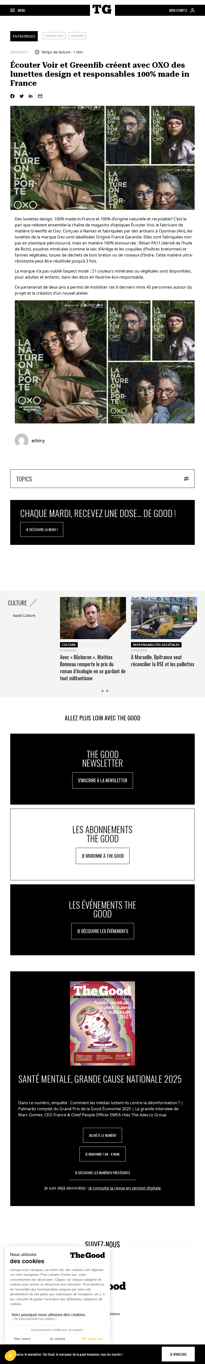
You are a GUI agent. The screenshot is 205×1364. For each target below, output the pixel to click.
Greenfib (77, 35)
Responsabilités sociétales (156, 645)
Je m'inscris (178, 1354)
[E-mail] (40, 96)
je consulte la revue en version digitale (124, 1188)
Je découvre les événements (102, 931)
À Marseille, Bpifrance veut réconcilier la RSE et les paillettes (162, 660)
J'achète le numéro (102, 1135)
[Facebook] (12, 96)
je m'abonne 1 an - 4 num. (102, 1154)
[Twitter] (22, 96)
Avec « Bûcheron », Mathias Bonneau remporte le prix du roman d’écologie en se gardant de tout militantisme (93, 667)
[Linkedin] (31, 96)
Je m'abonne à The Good (103, 855)
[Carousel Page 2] (103, 691)
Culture (69, 645)
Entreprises (24, 36)
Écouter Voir (142, 225)
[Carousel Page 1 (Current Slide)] (98, 691)
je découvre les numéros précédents (102, 1172)
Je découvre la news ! (42, 529)
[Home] (102, 15)
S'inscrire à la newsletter (102, 780)
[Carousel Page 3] (107, 691)
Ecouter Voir (54, 35)
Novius (114, 1313)
